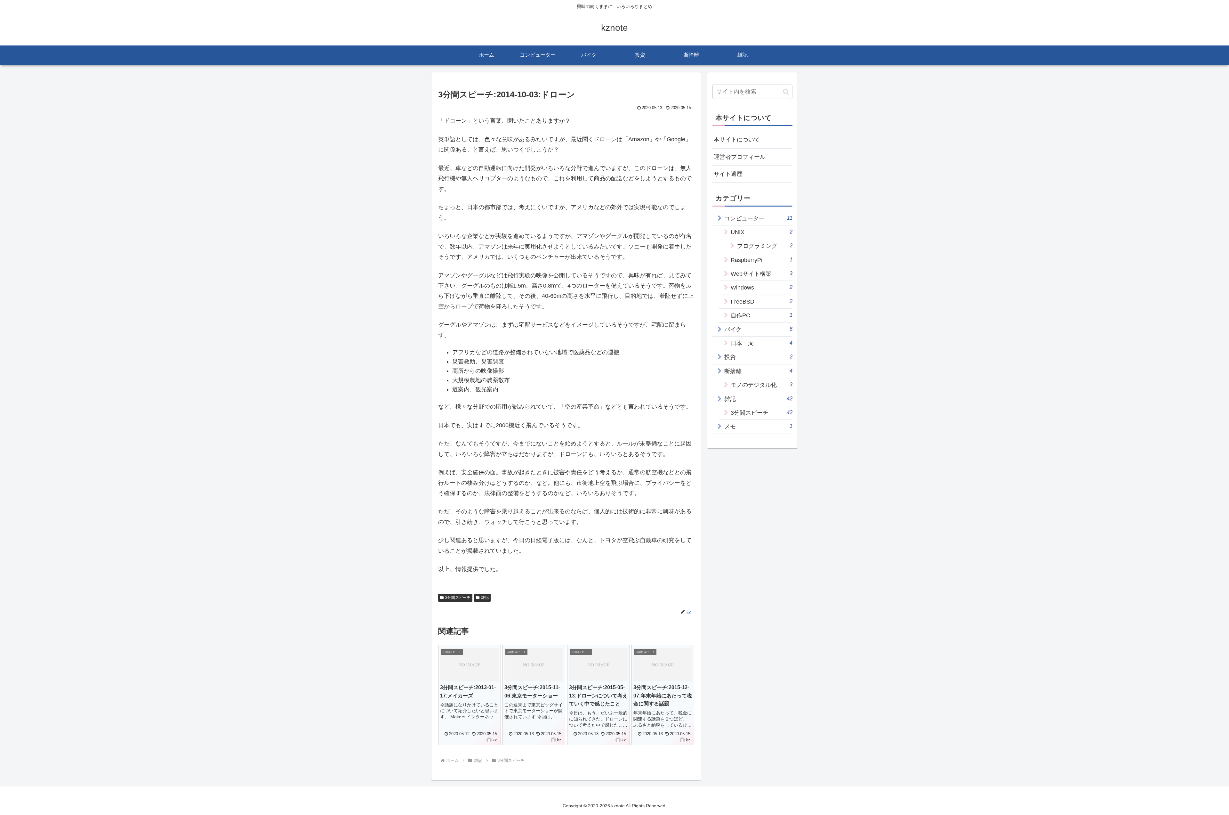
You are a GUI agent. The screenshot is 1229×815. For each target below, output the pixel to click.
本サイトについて (737, 139)
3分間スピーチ (457, 597)
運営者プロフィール (740, 157)
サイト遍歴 (728, 174)
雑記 (485, 597)
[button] (785, 91)
